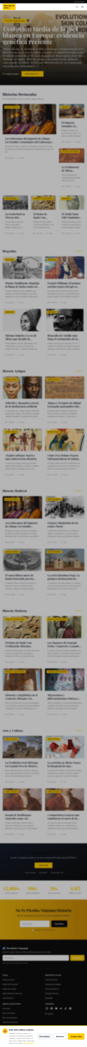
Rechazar (60, 1036)
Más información (28, 1043)
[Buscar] (77, 7)
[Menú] (82, 7)
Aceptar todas (76, 1036)
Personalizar (44, 1036)
